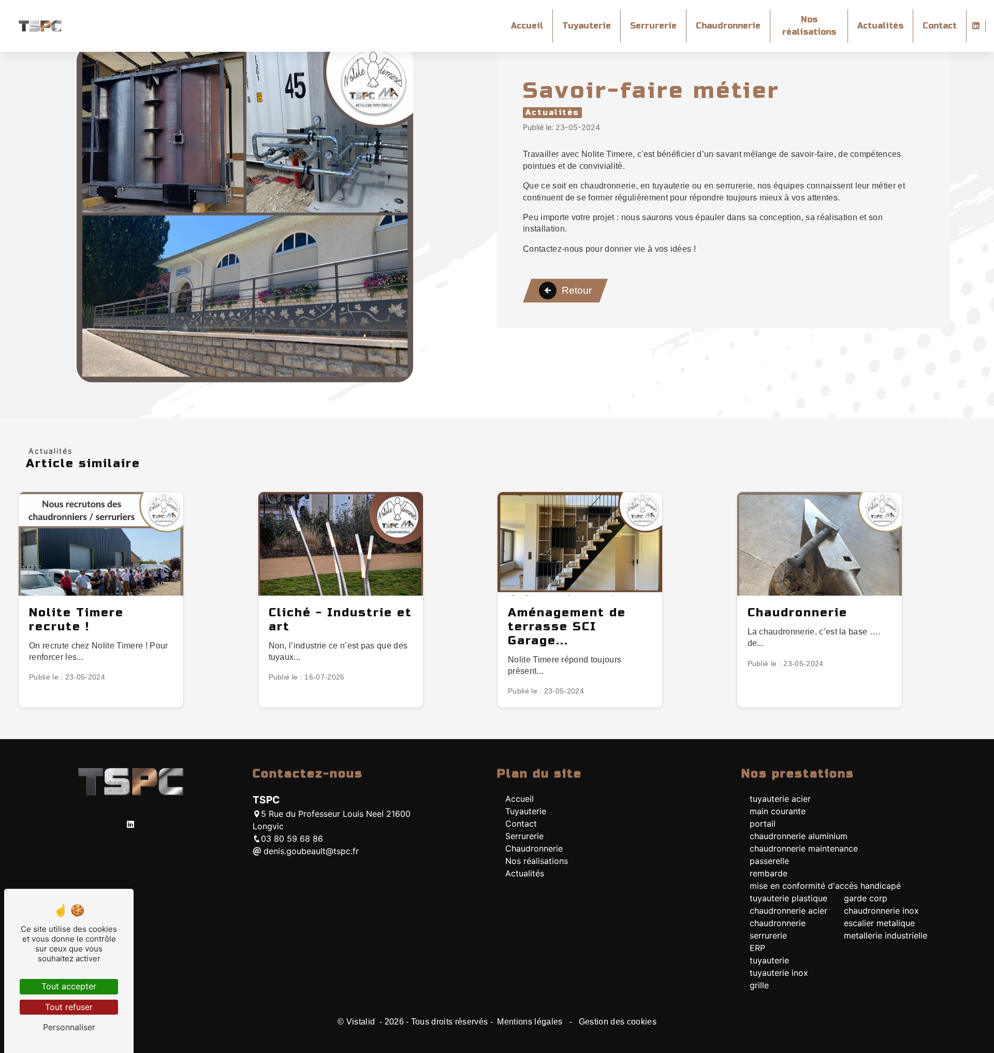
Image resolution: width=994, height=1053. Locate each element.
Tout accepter (68, 986)
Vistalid (361, 1021)
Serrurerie (653, 26)
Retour (577, 290)
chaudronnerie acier (788, 910)
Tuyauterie (586, 26)
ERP (757, 948)
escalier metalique (879, 923)
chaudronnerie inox (881, 910)
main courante (778, 811)
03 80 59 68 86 (292, 838)
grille (759, 985)
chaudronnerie (778, 923)
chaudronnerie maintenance (804, 848)
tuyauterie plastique (788, 898)
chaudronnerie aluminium (798, 836)
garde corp (865, 898)
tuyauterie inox (779, 973)
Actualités (880, 26)
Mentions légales (530, 1021)
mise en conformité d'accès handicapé (825, 886)
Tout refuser (69, 1007)
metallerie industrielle (885, 935)
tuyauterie (769, 960)
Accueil (527, 26)
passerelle (769, 861)
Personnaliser (69, 1027)
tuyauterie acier (780, 799)
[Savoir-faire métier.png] (245, 214)
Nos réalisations (809, 26)
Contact (940, 26)
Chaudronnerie (728, 26)
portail (763, 823)
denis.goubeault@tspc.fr (310, 851)
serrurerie (768, 935)
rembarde (768, 873)
